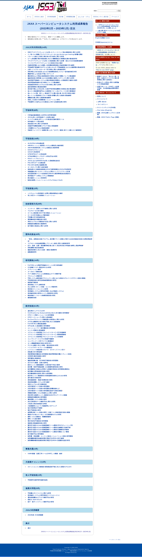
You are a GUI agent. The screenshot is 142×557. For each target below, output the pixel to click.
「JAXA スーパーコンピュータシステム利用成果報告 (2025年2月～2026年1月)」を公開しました (108, 26)
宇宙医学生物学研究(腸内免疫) (38, 480)
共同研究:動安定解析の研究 (37, 356)
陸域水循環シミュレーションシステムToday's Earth (45, 180)
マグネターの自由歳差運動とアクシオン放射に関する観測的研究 (49, 243)
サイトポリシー (103, 104)
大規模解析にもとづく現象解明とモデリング (42, 406)
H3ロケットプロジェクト (36, 158)
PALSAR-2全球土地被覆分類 (37, 165)
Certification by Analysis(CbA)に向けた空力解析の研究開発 (48, 313)
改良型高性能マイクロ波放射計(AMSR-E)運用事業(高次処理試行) (49, 173)
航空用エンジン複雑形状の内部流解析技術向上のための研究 (47, 375)
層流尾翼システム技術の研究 (37, 399)
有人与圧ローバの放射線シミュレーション (41, 195)
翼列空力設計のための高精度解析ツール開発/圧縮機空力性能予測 (49, 427)
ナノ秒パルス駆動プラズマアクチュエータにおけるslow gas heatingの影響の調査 (55, 54)
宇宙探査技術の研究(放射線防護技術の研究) (42, 280)
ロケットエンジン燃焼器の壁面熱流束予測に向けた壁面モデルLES (50, 467)
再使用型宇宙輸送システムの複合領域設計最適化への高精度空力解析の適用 (52, 80)
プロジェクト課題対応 (35, 276)
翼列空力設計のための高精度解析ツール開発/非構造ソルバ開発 (48, 432)
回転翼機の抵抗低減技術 (36, 247)
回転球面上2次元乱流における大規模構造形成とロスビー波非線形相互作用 (52, 71)
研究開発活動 (70, 16)
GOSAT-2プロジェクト (35, 150)
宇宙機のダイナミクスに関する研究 (39, 493)
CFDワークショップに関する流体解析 (40, 317)
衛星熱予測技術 (33, 282)
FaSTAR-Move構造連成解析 (37, 323)
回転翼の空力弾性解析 (35, 352)
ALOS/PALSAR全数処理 (36, 143)
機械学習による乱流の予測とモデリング (41, 74)
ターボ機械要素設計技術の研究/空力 (40, 343)
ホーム (29, 16)
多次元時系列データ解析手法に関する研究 (41, 401)
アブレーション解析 (34, 269)
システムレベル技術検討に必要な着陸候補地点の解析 (45, 193)
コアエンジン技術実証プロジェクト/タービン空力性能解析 (47, 332)
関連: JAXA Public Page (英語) (108, 117)
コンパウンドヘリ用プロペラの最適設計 (41, 341)
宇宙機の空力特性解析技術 (36, 217)
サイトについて (102, 99)
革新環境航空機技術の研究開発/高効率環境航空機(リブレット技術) (50, 354)
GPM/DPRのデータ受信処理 (37, 154)
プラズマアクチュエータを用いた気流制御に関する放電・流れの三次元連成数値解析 (55, 61)
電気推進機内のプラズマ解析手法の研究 (41, 497)
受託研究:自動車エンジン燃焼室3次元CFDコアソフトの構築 (47, 395)
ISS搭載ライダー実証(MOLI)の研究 (39, 267)
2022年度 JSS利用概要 (35, 515)
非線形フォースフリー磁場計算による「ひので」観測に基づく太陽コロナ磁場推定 (55, 130)
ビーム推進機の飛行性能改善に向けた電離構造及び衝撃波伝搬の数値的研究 (52, 58)
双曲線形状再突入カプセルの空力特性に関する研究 (44, 84)
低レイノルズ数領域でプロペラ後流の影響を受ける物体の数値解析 (49, 95)
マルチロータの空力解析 (36, 211)
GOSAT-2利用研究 (34, 152)
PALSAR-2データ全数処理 (36, 163)
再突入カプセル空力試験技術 (37, 384)
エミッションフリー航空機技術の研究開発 (41, 328)
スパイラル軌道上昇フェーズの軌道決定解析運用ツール (46, 119)
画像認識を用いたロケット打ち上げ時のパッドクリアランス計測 (49, 171)
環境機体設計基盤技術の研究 (37, 219)
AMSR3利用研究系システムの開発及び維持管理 (43, 147)
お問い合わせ (102, 101)
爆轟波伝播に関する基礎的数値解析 (39, 97)
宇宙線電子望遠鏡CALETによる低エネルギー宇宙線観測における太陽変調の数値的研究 (56, 67)
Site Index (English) (104, 110)
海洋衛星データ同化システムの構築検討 (41, 176)
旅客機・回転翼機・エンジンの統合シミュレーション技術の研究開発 (50, 436)
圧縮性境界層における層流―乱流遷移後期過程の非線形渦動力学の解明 (51, 65)
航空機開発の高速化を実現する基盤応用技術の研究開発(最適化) (49, 369)
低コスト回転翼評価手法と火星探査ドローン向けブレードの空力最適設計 (52, 91)
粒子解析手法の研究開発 (36, 434)
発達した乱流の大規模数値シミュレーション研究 (44, 99)
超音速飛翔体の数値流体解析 (37, 87)
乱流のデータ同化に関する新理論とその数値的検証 (108, 83)
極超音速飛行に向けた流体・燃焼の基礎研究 (42, 250)
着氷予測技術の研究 (34, 410)
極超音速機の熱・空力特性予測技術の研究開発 (43, 360)
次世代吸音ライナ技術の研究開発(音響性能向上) (43, 388)
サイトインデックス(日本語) (106, 107)
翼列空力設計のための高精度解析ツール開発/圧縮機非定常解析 (48, 429)
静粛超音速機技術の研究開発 (37, 397)
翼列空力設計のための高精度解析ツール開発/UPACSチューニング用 (50, 425)
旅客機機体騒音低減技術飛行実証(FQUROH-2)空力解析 (46, 438)
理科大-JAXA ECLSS (35, 499)
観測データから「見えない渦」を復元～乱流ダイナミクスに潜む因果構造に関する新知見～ (108, 78)
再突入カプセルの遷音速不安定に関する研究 (42, 221)
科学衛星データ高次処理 (36, 121)
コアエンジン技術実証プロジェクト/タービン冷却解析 (45, 336)
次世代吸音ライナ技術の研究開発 (39, 386)
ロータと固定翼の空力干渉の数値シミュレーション (44, 213)
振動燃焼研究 (32, 252)
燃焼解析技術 (32, 297)
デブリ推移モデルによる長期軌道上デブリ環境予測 (44, 274)
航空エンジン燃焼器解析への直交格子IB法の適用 (44, 365)
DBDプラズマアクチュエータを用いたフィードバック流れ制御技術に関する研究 (54, 52)
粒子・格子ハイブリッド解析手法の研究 (41, 502)
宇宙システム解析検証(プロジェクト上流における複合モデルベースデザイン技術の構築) (57, 278)
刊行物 (61, 16)
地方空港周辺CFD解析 (35, 408)
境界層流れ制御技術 (34, 358)
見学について (101, 96)
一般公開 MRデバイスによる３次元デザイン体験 (108, 31)
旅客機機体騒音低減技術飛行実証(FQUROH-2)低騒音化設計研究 (49, 440)
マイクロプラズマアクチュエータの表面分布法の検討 (45, 63)
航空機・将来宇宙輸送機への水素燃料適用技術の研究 (45, 367)
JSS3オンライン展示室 (100, 16)
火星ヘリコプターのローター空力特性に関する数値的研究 (47, 69)
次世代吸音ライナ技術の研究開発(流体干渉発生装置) (45, 390)
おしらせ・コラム (84, 16)
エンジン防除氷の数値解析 (36, 330)
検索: (96, 11)
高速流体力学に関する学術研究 (38, 123)
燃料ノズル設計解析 (34, 419)
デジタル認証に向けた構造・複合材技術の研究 (43, 345)
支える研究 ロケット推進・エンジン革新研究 (42, 287)
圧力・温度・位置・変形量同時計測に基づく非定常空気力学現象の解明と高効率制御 (55, 245)
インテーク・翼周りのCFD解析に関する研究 (42, 208)
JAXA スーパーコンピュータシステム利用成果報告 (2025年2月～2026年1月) (107, 52)
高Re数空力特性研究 (34, 378)
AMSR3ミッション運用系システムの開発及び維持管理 (46, 145)
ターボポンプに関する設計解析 (38, 167)
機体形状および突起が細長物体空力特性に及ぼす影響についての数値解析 (52, 76)
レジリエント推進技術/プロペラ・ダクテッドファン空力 (46, 349)
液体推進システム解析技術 (36, 284)
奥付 (29, 528)
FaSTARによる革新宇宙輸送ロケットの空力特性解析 (45, 265)
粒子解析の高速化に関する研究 (38, 226)
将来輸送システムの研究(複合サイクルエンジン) (43, 495)
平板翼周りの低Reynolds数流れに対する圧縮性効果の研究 (47, 102)
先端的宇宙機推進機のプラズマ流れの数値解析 (43, 126)
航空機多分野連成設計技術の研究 (39, 371)
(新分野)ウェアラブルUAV (36, 311)
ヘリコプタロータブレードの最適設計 (40, 347)
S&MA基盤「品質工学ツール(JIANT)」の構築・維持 (45, 453)
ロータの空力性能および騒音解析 (39, 215)
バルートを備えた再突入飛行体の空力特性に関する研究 (46, 56)
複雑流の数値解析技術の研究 (37, 423)
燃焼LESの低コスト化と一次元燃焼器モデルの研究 (44, 414)
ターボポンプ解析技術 (35, 271)
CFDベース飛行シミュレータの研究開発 (41, 315)
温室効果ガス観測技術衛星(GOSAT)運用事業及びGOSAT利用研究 (49, 169)
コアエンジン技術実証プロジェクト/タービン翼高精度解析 (47, 334)
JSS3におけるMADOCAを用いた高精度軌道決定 (44, 160)
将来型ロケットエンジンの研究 (38, 289)
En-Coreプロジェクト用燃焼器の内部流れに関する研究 (46, 319)
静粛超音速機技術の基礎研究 (37, 224)
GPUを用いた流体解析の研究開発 (39, 326)
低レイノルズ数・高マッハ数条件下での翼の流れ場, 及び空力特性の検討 (51, 93)
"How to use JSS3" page (105, 70)
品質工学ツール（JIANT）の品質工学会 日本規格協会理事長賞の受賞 (108, 88)
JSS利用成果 (51, 16)
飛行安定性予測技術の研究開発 (38, 421)
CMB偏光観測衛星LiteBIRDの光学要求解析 (42, 115)
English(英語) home (102, 38)
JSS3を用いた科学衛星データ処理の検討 (41, 117)
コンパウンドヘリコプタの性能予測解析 (41, 339)
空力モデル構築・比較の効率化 (38, 362)
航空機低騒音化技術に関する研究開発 (40, 373)
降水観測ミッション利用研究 (37, 178)
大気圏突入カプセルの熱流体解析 (39, 128)
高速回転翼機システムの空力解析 (39, 382)
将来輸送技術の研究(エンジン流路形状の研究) (43, 293)
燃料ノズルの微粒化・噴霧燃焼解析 (39, 416)
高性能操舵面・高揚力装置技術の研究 (40, 380)
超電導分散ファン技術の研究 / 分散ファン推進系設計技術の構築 (49, 412)
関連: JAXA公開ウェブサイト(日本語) (108, 113)
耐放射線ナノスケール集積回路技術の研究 (41, 295)
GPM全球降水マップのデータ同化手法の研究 (42, 156)
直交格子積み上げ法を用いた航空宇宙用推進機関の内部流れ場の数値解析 (52, 89)
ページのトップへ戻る (114, 539)
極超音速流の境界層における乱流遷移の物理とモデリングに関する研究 (51, 78)
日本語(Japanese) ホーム (104, 42)
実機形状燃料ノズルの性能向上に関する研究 (42, 393)
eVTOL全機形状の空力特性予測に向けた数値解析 (44, 321)
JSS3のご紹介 (39, 16)
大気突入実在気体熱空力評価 (37, 403)
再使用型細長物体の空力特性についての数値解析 (44, 82)
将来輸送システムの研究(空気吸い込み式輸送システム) (46, 291)
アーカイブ (115, 16)
